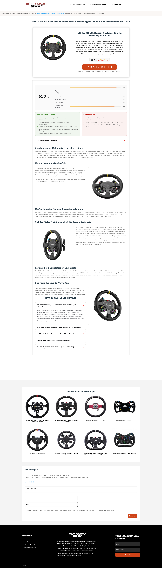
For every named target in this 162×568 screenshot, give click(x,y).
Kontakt (26, 542)
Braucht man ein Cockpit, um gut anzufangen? (54, 340)
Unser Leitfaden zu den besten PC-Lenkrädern (50, 13)
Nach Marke (116, 5)
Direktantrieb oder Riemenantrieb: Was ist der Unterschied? (59, 327)
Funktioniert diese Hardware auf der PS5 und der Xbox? (57, 334)
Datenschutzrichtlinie (30, 545)
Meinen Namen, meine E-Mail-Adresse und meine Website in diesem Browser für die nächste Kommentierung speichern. (70, 510)
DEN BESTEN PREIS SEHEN (99, 67)
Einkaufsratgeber (98, 5)
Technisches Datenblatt (47, 140)
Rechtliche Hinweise (29, 548)
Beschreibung (35, 80)
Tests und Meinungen (75, 5)
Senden (132, 516)
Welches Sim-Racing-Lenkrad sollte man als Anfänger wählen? (56, 306)
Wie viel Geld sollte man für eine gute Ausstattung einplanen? (55, 348)
